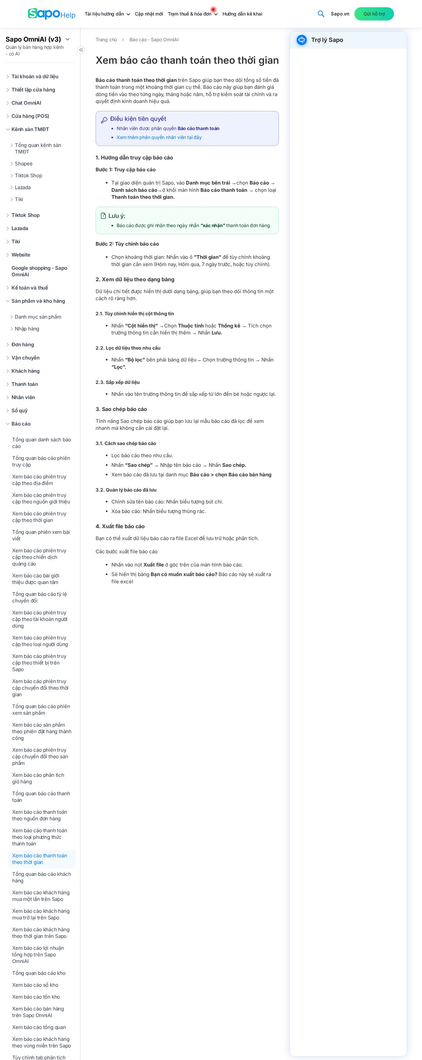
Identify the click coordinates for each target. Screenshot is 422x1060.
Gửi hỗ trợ (374, 14)
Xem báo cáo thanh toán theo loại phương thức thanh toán (39, 837)
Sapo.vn (340, 14)
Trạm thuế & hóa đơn (190, 14)
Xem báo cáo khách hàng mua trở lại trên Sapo (41, 914)
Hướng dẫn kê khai (242, 14)
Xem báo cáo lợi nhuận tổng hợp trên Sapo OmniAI (38, 954)
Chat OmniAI (26, 103)
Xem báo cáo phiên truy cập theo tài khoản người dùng (40, 619)
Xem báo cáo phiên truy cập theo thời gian (39, 516)
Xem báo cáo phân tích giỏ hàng (38, 778)
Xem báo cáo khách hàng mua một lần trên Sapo (41, 895)
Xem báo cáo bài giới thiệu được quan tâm (35, 578)
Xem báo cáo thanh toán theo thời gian (39, 858)
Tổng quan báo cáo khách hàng (41, 877)
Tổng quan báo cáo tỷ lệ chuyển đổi (39, 597)
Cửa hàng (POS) (30, 116)
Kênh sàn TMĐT (30, 129)
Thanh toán (25, 384)
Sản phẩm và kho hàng (38, 301)
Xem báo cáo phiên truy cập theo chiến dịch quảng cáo (39, 557)
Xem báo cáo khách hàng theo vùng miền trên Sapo (41, 1042)
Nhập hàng (27, 328)
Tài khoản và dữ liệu (35, 76)
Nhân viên (23, 397)
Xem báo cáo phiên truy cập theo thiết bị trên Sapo (39, 662)
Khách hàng (26, 371)
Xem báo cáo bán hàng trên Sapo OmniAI (38, 1012)
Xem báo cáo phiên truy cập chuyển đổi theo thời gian (40, 688)
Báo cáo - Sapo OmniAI (154, 39)
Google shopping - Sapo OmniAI (39, 271)
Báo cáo (21, 424)
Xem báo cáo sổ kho (35, 985)
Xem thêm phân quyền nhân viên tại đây (159, 137)
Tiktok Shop (28, 175)
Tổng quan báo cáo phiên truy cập (41, 461)
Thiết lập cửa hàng (33, 89)
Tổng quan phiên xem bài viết (41, 535)
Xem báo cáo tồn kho (36, 997)
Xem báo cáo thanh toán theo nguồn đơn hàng (39, 815)
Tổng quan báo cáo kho (39, 973)
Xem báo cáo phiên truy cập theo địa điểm (39, 479)
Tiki (19, 199)
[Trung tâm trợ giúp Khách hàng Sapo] (51, 14)
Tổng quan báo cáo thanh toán (41, 796)
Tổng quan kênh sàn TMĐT (38, 148)
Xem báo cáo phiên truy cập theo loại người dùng (40, 640)
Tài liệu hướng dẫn (105, 14)
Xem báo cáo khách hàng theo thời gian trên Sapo (41, 932)
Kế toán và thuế (30, 288)
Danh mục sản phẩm (38, 317)
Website (21, 255)
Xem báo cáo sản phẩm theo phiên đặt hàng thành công (42, 731)
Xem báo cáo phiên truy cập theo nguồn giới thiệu (41, 498)
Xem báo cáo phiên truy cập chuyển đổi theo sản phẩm (40, 756)
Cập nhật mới (149, 14)
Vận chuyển (26, 358)
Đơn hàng (23, 344)
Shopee (24, 163)
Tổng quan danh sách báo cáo (41, 442)
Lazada (23, 187)
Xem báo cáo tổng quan (39, 1027)
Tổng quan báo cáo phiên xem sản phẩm (41, 709)
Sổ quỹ (20, 410)
